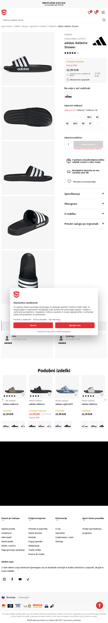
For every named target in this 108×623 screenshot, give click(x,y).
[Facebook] (12, 579)
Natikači (52, 26)
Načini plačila (7, 541)
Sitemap (59, 541)
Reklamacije (33, 545)
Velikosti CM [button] (91, 110)
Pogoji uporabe (35, 541)
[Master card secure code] (38, 605)
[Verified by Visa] (46, 605)
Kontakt (32, 537)
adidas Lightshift (64, 404)
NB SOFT (59, 620)
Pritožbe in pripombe (38, 528)
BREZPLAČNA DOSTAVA (54, 3)
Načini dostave (35, 533)
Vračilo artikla (34, 550)
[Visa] (18, 605)
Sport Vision (6, 26)
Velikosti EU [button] (69, 110)
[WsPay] (27, 605)
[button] (54, 20)
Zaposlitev (60, 533)
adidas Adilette (10, 404)
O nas (58, 528)
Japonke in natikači (38, 26)
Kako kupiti (6, 537)
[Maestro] (10, 605)
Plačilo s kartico (8, 545)
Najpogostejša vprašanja (13, 550)
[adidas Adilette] (14, 387)
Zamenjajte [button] (23, 597)
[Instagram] (4, 579)
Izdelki (17, 26)
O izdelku (70, 213)
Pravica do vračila (36, 554)
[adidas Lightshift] (67, 387)
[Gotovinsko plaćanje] (52, 605)
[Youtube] (20, 579)
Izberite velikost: (73, 105)
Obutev (25, 26)
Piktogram (70, 203)
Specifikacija (72, 193)
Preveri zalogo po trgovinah (81, 223)
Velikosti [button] (80, 110)
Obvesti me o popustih (80, 79)
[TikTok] (28, 579)
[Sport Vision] (3, 12)
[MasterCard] (4, 605)
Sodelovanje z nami (64, 537)
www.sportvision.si (40, 620)
